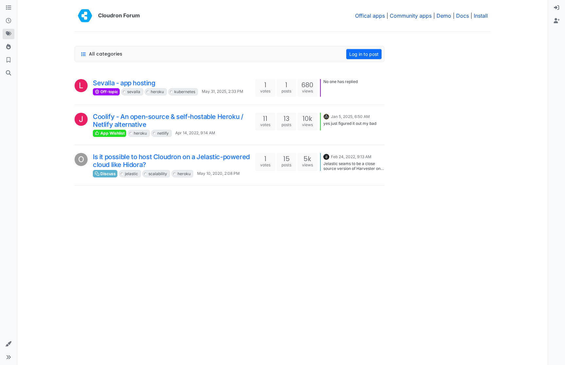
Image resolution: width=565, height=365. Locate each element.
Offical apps (370, 15)
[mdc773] (326, 116)
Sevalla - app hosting (124, 83)
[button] (8, 344)
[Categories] (8, 8)
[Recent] (8, 21)
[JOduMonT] (326, 156)
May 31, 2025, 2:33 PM (222, 91)
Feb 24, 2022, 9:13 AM (351, 156)
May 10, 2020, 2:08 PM (218, 173)
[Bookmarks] (8, 60)
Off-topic (108, 91)
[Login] (556, 8)
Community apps (411, 15)
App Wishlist (112, 133)
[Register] (556, 21)
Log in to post (364, 54)
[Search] (8, 73)
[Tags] (8, 34)
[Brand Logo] (85, 16)
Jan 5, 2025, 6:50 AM (350, 116)
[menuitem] (556, 8)
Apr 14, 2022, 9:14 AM (195, 132)
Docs (462, 15)
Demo (444, 15)
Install (481, 15)
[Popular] (8, 47)
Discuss (107, 173)
